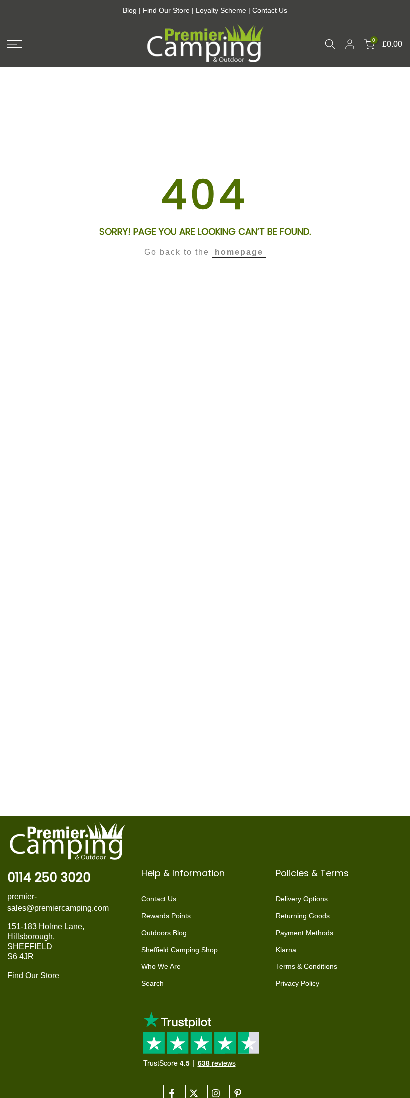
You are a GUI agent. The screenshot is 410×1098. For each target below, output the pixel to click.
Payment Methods (305, 933)
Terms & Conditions (307, 966)
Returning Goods (303, 916)
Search (153, 983)
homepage (239, 252)
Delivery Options (302, 899)
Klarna (286, 950)
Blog (130, 10)
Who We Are (161, 966)
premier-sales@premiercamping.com (58, 902)
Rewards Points (166, 916)
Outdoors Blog (164, 933)
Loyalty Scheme (221, 10)
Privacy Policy (298, 983)
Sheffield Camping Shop (180, 950)
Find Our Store (166, 10)
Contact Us (270, 10)
